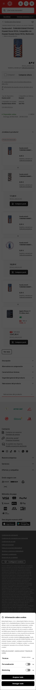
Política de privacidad (8, 651)
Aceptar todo (18, 677)
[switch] (28, 664)
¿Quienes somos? (19, 651)
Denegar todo (18, 683)
